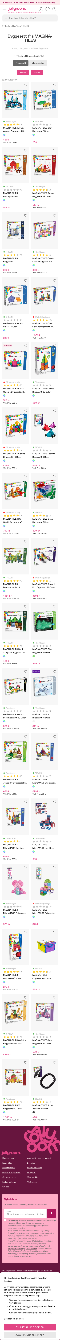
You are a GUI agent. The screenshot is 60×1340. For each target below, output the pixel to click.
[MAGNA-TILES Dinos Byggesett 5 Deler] (33, 526)
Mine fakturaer (8, 1167)
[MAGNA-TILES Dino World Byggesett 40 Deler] (4, 526)
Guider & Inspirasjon (11, 1172)
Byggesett (43, 48)
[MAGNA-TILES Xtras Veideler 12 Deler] (33, 1112)
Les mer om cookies (14, 1318)
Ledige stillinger (9, 1182)
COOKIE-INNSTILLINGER (30, 1335)
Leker (14, 48)
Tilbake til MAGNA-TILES (16, 25)
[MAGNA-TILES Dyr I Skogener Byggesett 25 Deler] (4, 656)
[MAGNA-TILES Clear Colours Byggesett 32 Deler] (4, 395)
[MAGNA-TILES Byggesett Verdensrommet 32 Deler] (4, 265)
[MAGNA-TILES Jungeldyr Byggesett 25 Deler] (4, 786)
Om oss (5, 1187)
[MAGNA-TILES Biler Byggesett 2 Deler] (33, 135)
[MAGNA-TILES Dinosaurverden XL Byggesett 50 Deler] (4, 591)
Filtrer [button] (23, 72)
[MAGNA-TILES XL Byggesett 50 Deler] (4, 1112)
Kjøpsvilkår (7, 1163)
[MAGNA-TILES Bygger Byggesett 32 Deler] (33, 200)
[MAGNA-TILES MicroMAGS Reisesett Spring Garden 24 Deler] (33, 917)
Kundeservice (8, 1158)
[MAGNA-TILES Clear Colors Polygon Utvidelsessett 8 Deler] (4, 330)
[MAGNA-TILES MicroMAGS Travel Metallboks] (4, 982)
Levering (31, 1163)
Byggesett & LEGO (28, 48)
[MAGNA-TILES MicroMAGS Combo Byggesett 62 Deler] (4, 851)
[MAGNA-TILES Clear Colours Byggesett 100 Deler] (33, 330)
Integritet (31, 1172)
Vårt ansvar (32, 1182)
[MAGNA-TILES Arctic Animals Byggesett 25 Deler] (4, 135)
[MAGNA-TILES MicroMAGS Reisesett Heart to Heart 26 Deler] (4, 917)
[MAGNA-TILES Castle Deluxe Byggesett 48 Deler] (33, 265)
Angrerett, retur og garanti (39, 1158)
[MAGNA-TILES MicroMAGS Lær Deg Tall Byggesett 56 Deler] (33, 851)
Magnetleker (38, 63)
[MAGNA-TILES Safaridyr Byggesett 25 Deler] (4, 1047)
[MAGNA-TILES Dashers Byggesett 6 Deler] (33, 460)
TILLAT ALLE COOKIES (30, 1327)
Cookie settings (9, 1177)
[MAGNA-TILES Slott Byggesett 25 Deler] (33, 1047)
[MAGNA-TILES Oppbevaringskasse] (33, 982)
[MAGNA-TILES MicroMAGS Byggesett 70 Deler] (33, 786)
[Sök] (6, 18)
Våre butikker (33, 1177)
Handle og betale (34, 1167)
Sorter (37, 72)
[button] (4, 9)
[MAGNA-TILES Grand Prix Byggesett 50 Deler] (4, 721)
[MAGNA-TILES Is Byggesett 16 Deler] (33, 721)
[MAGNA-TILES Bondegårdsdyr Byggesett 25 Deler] (4, 200)
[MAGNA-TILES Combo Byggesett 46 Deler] (4, 460)
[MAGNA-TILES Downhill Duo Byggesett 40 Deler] (33, 591)
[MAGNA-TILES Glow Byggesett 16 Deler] (33, 656)
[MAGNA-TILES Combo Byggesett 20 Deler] (33, 395)
